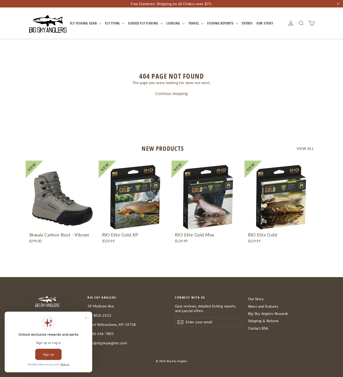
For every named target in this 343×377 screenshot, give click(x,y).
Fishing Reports (220, 23)
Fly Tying (113, 23)
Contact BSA (258, 328)
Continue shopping (171, 93)
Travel (194, 23)
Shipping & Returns (263, 321)
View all (305, 148)
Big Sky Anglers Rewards (268, 313)
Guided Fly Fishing (143, 23)
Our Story (264, 23)
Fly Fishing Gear (84, 23)
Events (247, 23)
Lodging (173, 23)
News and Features (263, 306)
